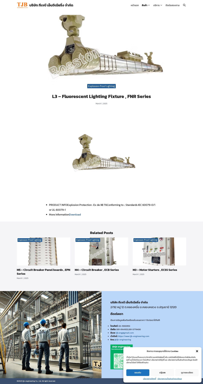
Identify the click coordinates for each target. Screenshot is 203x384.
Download (75, 214)
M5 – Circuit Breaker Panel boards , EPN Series (43, 272)
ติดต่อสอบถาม (173, 5)
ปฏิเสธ (162, 372)
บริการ (156, 5)
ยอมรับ (137, 372)
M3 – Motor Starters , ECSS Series (155, 270)
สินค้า (144, 5)
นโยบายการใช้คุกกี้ (149, 378)
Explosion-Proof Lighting (101, 85)
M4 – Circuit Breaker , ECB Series (97, 270)
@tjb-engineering (122, 339)
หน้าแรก (135, 5)
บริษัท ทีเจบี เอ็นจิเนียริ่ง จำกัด (51, 5)
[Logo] (22, 5)
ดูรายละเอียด (187, 372)
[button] (197, 351)
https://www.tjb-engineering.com (133, 336)
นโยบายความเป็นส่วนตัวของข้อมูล (170, 378)
